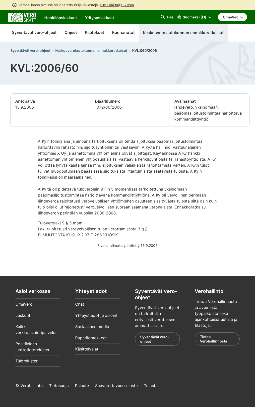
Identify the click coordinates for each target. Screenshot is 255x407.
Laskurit (22, 315)
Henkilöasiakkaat (60, 17)
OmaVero (24, 304)
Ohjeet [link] (70, 32)
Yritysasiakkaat (99, 17)
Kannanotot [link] (123, 32)
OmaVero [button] (231, 17)
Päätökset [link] (94, 32)
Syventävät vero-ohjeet (34, 32)
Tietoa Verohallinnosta (213, 339)
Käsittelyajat (86, 348)
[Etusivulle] (22, 16)
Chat (79, 304)
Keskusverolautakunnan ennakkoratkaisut (91, 50)
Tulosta (151, 385)
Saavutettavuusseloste (116, 385)
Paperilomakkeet (91, 337)
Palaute (82, 385)
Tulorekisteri (27, 360)
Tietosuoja (59, 385)
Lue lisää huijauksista (117, 5)
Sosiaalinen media (92, 326)
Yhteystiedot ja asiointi (97, 315)
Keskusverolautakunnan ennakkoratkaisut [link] (183, 32)
